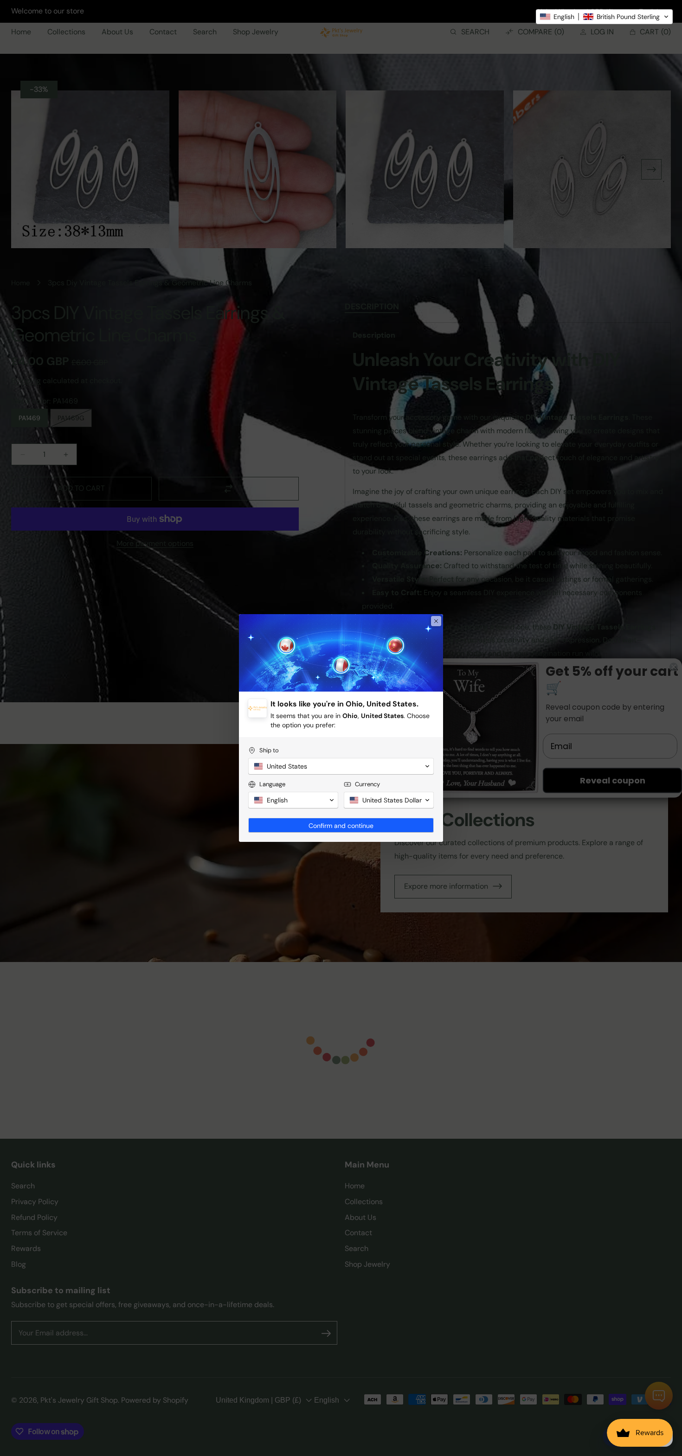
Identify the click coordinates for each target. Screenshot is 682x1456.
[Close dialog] (436, 621)
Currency (367, 784)
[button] (604, 16)
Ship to (269, 750)
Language (272, 784)
